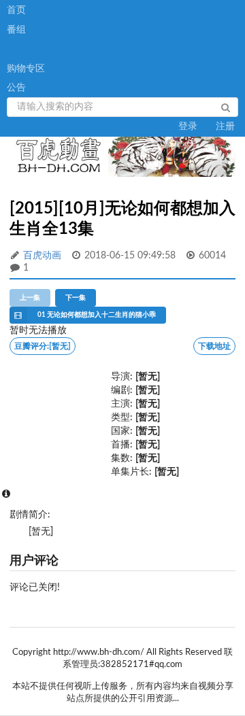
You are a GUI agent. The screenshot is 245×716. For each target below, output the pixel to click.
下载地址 (214, 346)
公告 (16, 87)
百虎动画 (42, 255)
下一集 (75, 297)
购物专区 (26, 68)
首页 (16, 10)
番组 (16, 30)
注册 (225, 126)
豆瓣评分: (42, 346)
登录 (187, 126)
